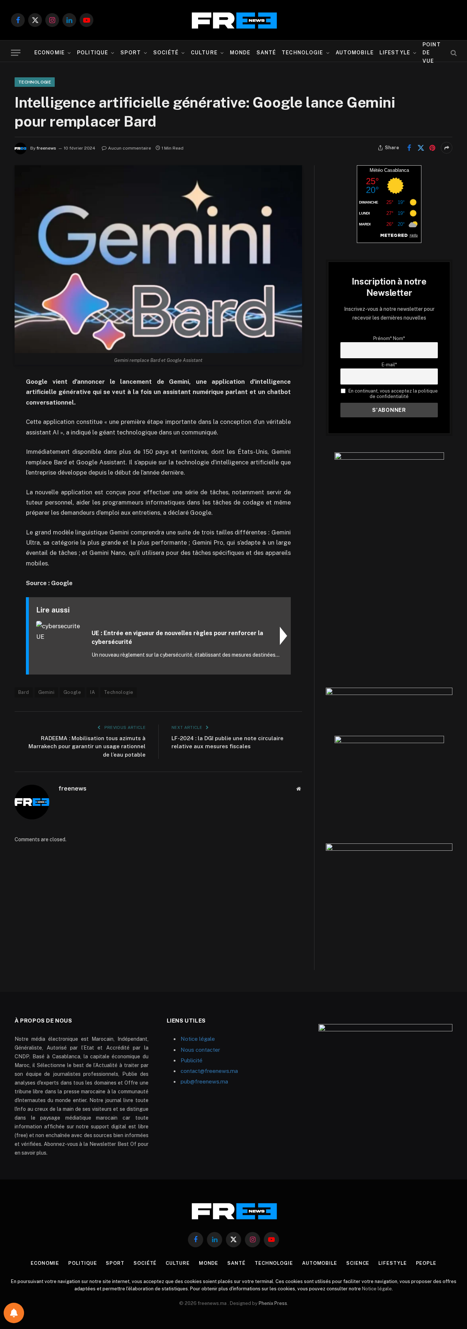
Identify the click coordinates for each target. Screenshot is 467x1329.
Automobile (355, 52)
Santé (266, 52)
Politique (92, 52)
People (426, 1263)
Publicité (191, 1060)
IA (92, 692)
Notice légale (198, 1039)
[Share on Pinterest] (432, 148)
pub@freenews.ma (204, 1081)
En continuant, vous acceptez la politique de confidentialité (392, 393)
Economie (49, 52)
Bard (23, 692)
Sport (130, 52)
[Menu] (15, 53)
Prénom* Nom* (389, 338)
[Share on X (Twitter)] (420, 148)
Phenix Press (273, 1303)
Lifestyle (394, 52)
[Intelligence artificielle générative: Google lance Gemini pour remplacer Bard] (158, 259)
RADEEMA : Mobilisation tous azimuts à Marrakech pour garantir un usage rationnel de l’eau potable (87, 746)
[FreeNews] (233, 20)
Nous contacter (200, 1050)
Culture (204, 52)
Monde (240, 52)
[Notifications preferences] (14, 1313)
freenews (46, 148)
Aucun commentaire (129, 148)
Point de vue (431, 53)
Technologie (302, 52)
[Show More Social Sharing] (446, 148)
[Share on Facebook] (409, 148)
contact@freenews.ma (209, 1071)
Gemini (46, 692)
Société (165, 52)
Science (357, 1263)
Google (72, 692)
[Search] (453, 53)
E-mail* (389, 364)
